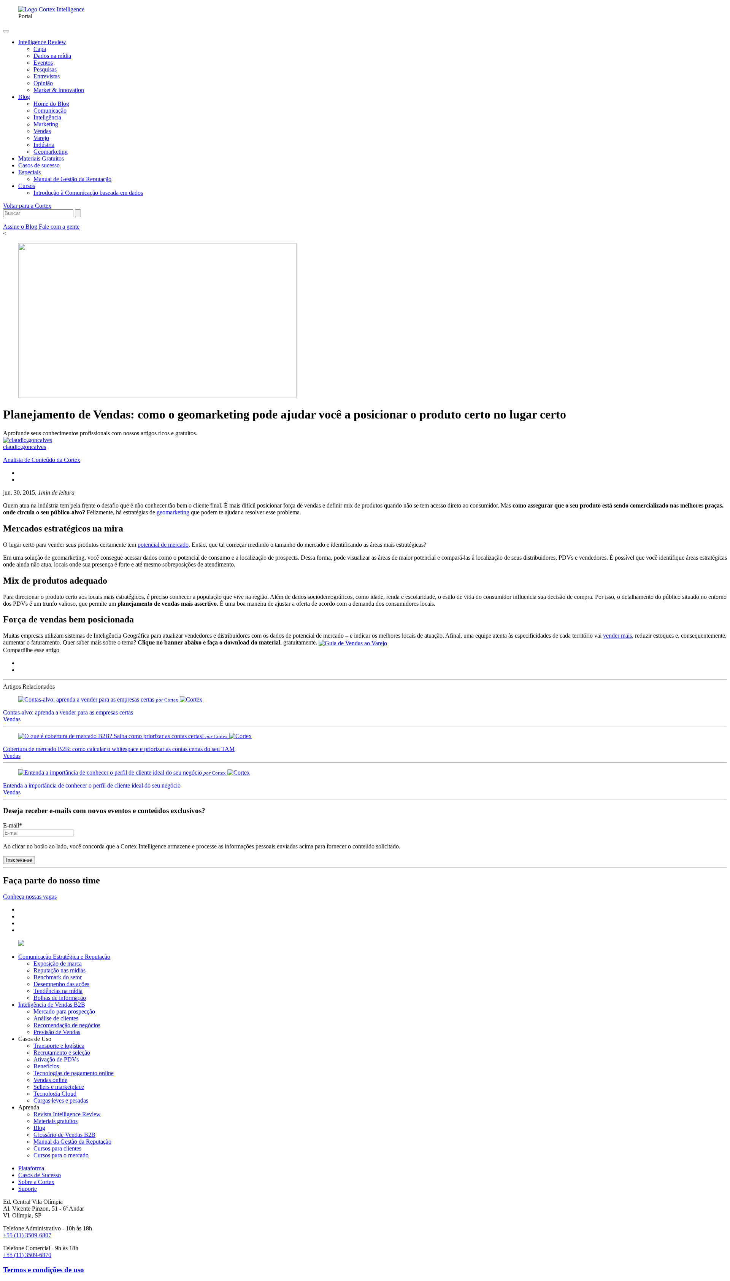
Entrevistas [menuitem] (46, 76)
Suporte (27, 1189)
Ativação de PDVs (56, 1059)
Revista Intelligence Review (67, 1114)
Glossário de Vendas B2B (64, 1134)
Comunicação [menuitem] (50, 110)
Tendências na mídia (58, 991)
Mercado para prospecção (64, 1011)
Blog (39, 1128)
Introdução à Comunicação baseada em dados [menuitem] (88, 192)
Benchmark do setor (57, 977)
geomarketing (173, 512)
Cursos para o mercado (61, 1155)
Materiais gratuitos (55, 1121)
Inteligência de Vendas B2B (51, 1004)
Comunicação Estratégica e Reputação (64, 956)
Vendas (12, 719)
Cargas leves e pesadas (60, 1100)
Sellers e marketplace (58, 1087)
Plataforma (31, 1168)
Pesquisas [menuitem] (45, 69)
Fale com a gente (59, 226)
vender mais (617, 635)
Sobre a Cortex (36, 1182)
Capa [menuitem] (39, 49)
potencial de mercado (163, 544)
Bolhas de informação (59, 998)
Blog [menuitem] (24, 97)
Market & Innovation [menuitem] (58, 90)
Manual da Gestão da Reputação (72, 1141)
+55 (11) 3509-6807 (27, 1235)
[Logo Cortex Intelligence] (51, 9)
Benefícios (46, 1066)
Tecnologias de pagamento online (73, 1073)
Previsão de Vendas (56, 1032)
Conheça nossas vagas (30, 896)
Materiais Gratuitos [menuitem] (41, 158)
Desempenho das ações (61, 984)
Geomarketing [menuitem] (50, 151)
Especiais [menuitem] (29, 172)
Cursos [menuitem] (26, 186)
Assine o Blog (21, 226)
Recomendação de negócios (66, 1025)
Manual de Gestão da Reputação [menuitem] (72, 179)
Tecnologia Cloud (54, 1093)
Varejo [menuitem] (41, 138)
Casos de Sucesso (39, 1175)
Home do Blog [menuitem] (51, 103)
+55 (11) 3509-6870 (27, 1255)
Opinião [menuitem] (43, 83)
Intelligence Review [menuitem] (42, 42)
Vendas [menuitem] (42, 131)
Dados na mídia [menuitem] (52, 56)
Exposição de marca (57, 963)
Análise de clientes (55, 1018)
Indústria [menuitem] (43, 145)
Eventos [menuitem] (43, 62)
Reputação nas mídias (59, 970)
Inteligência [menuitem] (47, 117)
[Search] (78, 213)
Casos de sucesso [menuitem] (39, 165)
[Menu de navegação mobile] (6, 31)
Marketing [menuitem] (45, 124)
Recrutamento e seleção (61, 1052)
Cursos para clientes (57, 1148)
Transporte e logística (58, 1045)
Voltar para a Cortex (27, 205)
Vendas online (50, 1080)
